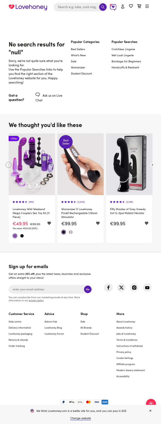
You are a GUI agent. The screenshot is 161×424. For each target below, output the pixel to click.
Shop (84, 313)
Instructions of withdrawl (129, 345)
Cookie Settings (124, 358)
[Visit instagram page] (134, 287)
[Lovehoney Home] (28, 7)
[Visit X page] (121, 287)
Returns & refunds (18, 339)
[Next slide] (152, 165)
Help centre (15, 321)
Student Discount (81, 73)
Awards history (124, 327)
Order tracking (17, 345)
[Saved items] (49, 223)
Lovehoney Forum (54, 333)
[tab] (27, 347)
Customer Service (21, 313)
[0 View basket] (139, 6)
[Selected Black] (22, 235)
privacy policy (36, 300)
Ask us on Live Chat (49, 97)
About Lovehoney (125, 321)
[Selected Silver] (70, 232)
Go (87, 289)
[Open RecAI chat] (151, 404)
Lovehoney (80, 18)
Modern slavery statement (130, 370)
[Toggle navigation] (147, 6)
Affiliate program (125, 364)
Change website (80, 418)
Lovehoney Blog (53, 327)
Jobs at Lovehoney (126, 333)
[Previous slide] (9, 165)
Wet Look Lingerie (123, 55)
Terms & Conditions (126, 339)
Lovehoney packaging (20, 333)
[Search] (103, 7)
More (120, 313)
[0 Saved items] (131, 6)
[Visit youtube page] (147, 287)
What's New (78, 55)
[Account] (123, 6)
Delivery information (20, 327)
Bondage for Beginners (126, 61)
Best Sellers (78, 49)
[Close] (150, 411)
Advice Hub (51, 321)
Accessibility (122, 376)
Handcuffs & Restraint (125, 67)
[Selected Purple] (15, 235)
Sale (73, 61)
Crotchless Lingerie (123, 49)
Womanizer (78, 67)
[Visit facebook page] (108, 287)
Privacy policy (123, 351)
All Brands (85, 327)
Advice (49, 313)
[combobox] (80, 7)
